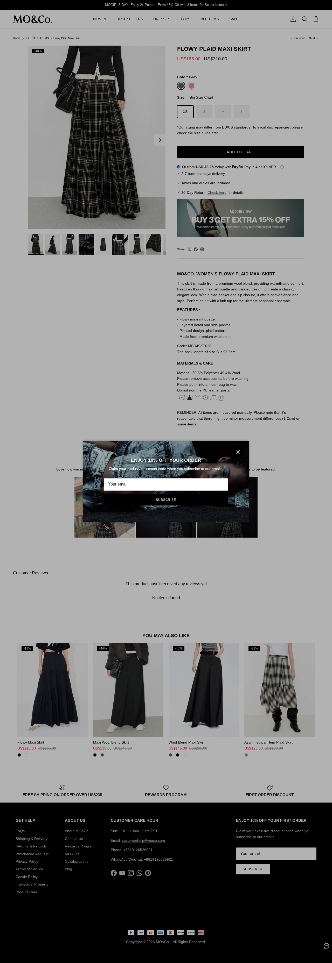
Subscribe (166, 500)
